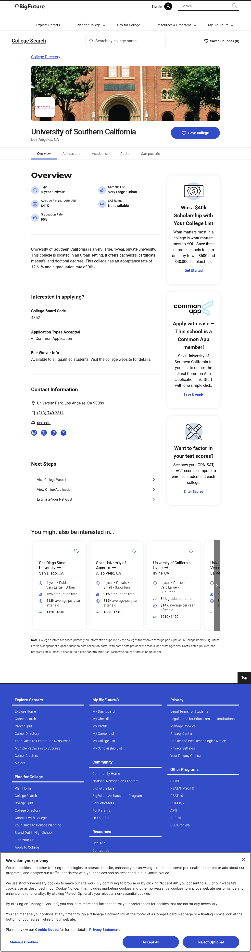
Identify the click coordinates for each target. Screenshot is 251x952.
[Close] (243, 859)
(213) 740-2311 (50, 413)
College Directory (45, 57)
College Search (29, 41)
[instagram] (34, 433)
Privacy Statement (104, 929)
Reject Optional (211, 942)
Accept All (150, 942)
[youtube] (63, 433)
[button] (34, 585)
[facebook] (54, 433)
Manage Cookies (24, 942)
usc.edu (43, 422)
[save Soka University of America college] (134, 551)
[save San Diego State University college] (76, 551)
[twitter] (44, 433)
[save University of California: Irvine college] (191, 551)
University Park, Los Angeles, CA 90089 (70, 403)
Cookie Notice (47, 929)
